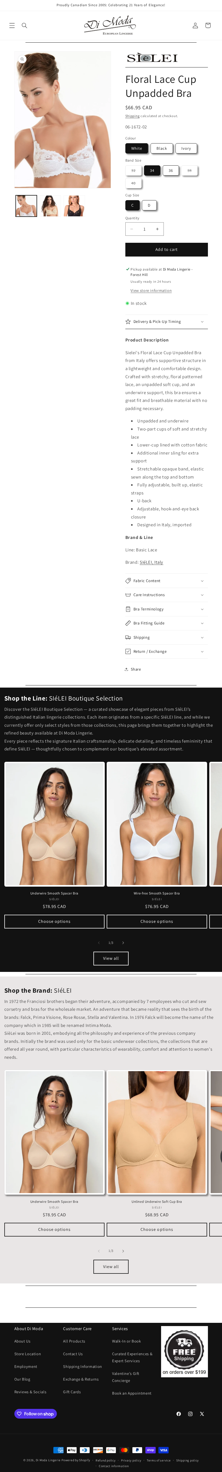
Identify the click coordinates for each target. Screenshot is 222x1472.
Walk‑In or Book (126, 1341)
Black (161, 148)
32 (136, 172)
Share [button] (136, 669)
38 (192, 172)
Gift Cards (72, 1391)
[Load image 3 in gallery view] (74, 205)
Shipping (132, 116)
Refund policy (106, 1460)
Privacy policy (131, 1460)
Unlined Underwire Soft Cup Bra (157, 1202)
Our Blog (22, 1379)
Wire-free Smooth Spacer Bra (157, 893)
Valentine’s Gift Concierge (125, 1377)
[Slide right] (123, 943)
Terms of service (159, 1460)
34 (152, 170)
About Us (22, 1341)
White (136, 148)
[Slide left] (99, 943)
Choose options (54, 921)
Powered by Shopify (75, 1460)
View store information (151, 290)
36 (171, 170)
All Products (74, 1341)
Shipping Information (82, 1366)
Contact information (114, 1466)
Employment (25, 1366)
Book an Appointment (132, 1393)
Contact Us (73, 1353)
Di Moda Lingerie (48, 1460)
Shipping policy (187, 1460)
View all (111, 958)
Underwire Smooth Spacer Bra (54, 893)
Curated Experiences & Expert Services (132, 1357)
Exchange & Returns (81, 1379)
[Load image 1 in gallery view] (26, 205)
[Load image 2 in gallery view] (50, 205)
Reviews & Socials (30, 1391)
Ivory (186, 148)
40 (136, 184)
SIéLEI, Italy (151, 562)
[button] (12, 25)
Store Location (27, 1353)
